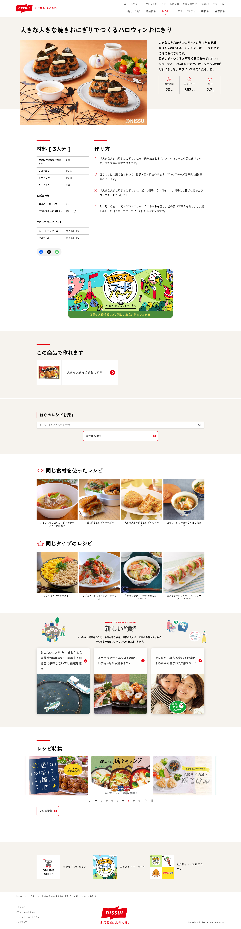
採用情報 (174, 4)
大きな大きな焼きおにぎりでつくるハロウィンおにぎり (70, 896)
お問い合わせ (190, 4)
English (205, 4)
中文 (215, 4)
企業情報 (220, 11)
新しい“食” (133, 11)
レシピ (166, 11)
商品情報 (151, 11)
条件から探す (93, 435)
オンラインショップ (156, 4)
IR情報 (205, 11)
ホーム (19, 896)
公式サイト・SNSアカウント (28, 917)
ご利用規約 (20, 907)
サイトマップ (21, 922)
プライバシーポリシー (25, 912)
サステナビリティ (185, 11)
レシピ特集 (45, 810)
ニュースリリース (133, 4)
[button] (89, 801)
